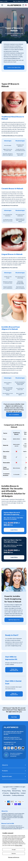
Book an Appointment (14, 693)
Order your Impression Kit (14, 669)
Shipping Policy (14, 793)
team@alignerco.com (10, 742)
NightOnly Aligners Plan (14, 620)
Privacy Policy (18, 845)
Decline (14, 853)
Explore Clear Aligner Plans (14, 67)
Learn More (14, 530)
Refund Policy (16, 791)
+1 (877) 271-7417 (8, 744)
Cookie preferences (18, 795)
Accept (14, 849)
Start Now (14, 717)
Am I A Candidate (14, 414)
